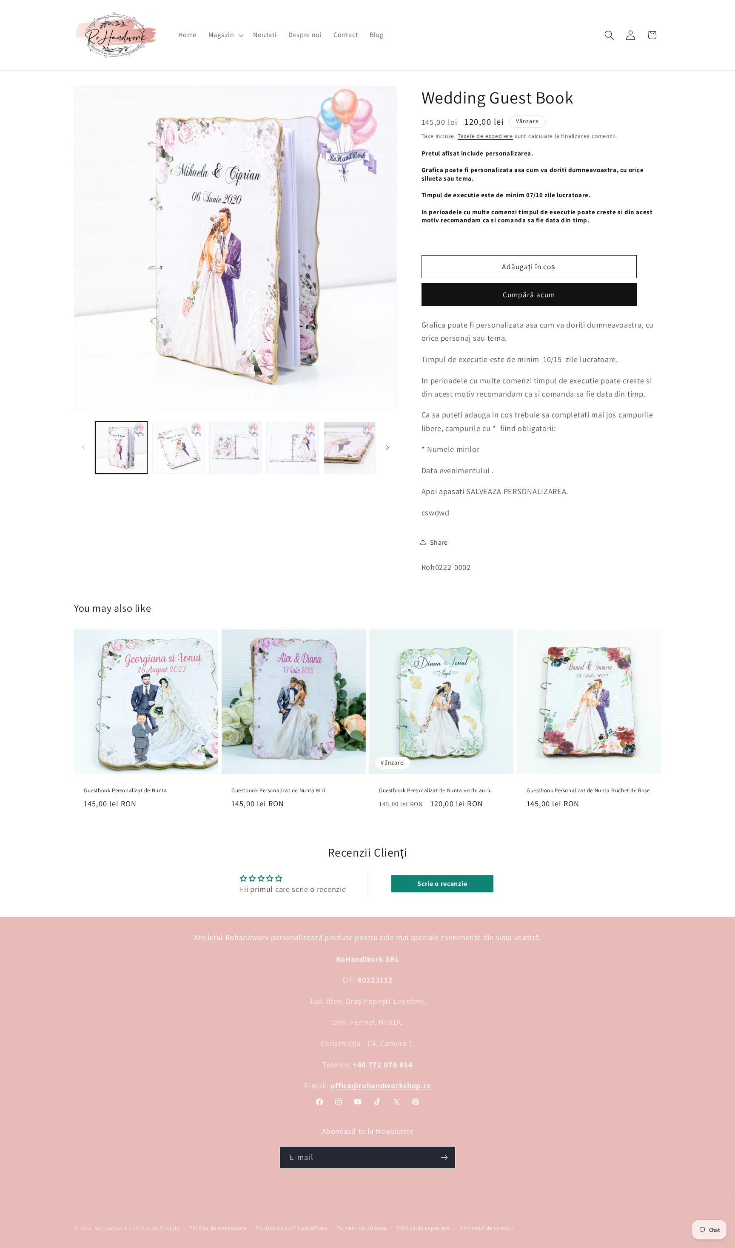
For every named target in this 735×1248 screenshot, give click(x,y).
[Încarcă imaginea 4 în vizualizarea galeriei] (292, 448)
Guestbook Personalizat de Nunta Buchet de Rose (588, 790)
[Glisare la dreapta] (387, 447)
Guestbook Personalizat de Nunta (125, 790)
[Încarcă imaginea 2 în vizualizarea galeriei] (178, 448)
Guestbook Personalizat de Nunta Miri (278, 790)
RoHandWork (110, 1228)
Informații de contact (486, 1227)
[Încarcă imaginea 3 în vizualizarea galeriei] (235, 448)
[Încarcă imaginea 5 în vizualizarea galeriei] (350, 448)
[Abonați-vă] (444, 1157)
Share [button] (439, 542)
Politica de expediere (423, 1227)
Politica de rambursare (218, 1227)
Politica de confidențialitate (291, 1227)
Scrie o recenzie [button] (442, 883)
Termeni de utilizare (361, 1227)
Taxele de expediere (485, 136)
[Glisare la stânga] (83, 447)
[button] (225, 35)
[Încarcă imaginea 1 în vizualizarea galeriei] (121, 448)
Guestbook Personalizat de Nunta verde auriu (435, 790)
